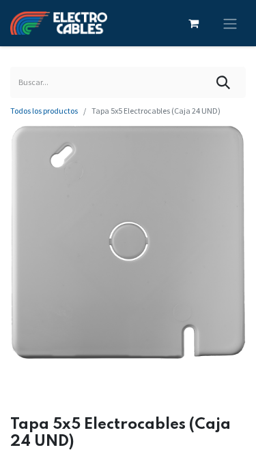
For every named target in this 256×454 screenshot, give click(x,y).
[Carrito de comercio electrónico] (193, 23)
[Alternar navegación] (230, 23)
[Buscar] (223, 82)
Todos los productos (44, 111)
